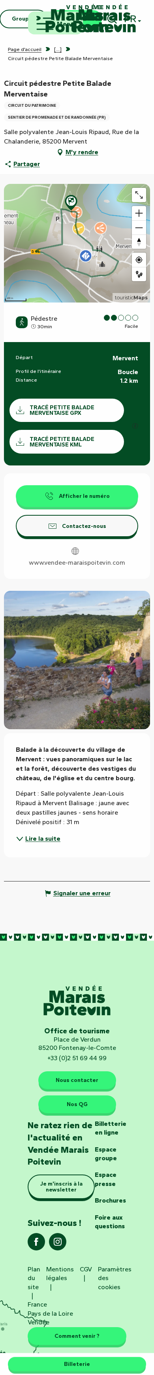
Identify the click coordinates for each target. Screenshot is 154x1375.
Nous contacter (77, 1080)
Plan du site (34, 1278)
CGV (86, 1269)
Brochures (110, 1200)
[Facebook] (36, 1244)
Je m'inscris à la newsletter (61, 1186)
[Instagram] (57, 1244)
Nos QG (77, 1104)
